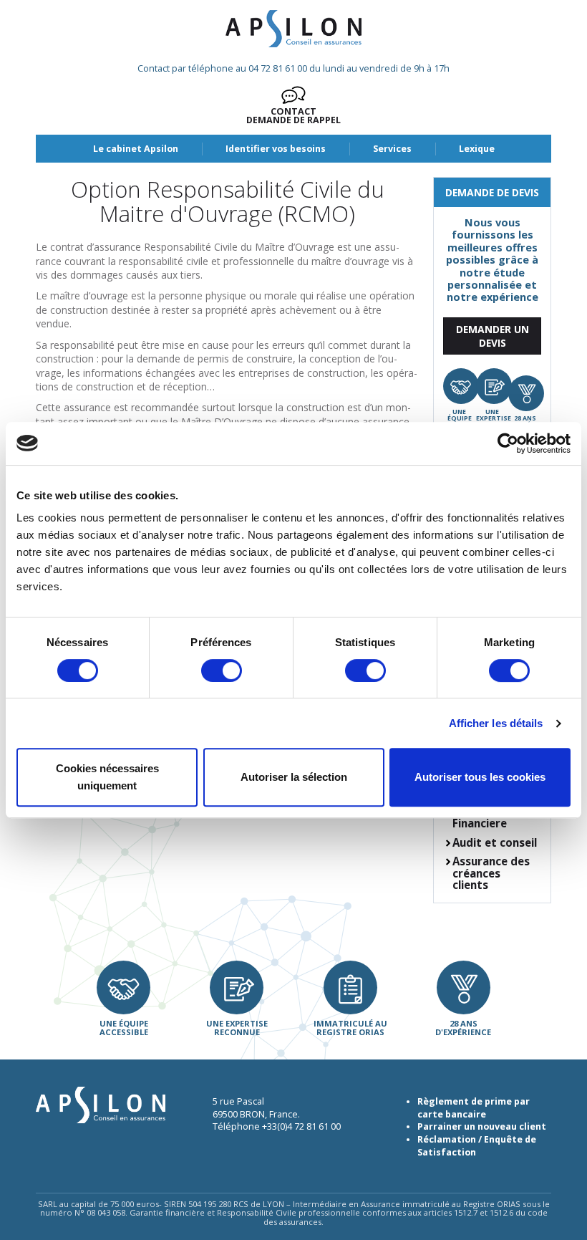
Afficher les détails (496, 723)
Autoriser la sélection (294, 777)
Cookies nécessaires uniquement (107, 777)
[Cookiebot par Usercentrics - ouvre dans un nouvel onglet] (508, 443)
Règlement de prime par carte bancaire (473, 1107)
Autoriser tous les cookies (479, 777)
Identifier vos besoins (275, 149)
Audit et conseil (494, 842)
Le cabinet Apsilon (135, 149)
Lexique (477, 149)
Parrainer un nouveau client (481, 1126)
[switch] (221, 670)
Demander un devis (492, 336)
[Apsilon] (293, 28)
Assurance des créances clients (491, 873)
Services (392, 149)
